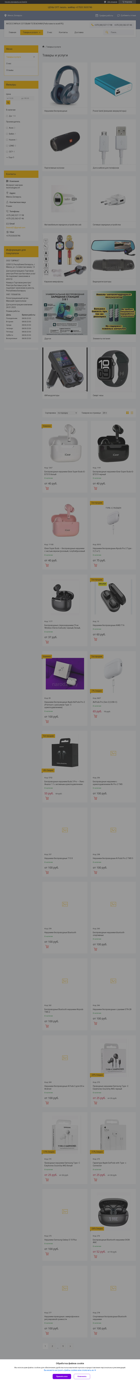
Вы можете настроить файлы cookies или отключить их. (69, 1370)
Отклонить (82, 1376)
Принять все (62, 1376)
